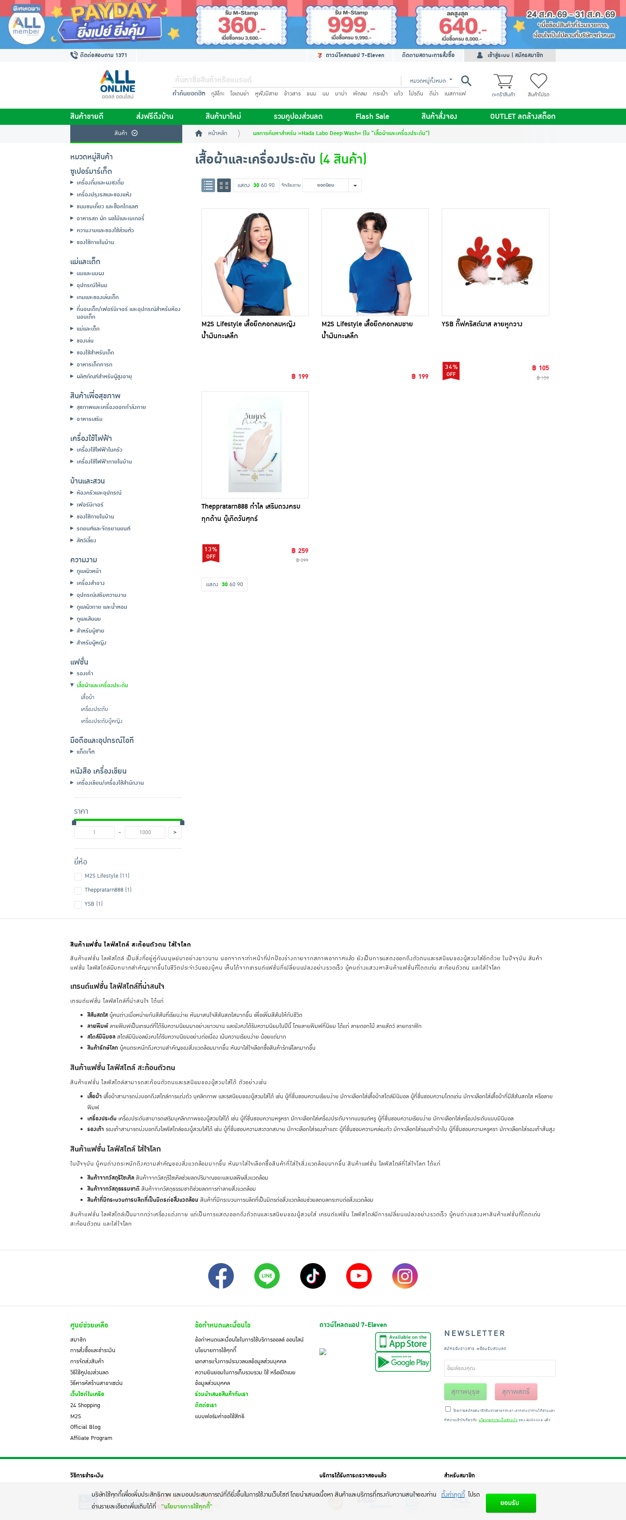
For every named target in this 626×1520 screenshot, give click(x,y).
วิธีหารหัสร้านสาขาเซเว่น (96, 1383)
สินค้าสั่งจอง (439, 116)
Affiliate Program (91, 1438)
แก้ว (398, 93)
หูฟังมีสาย (266, 93)
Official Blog (85, 1427)
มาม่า (341, 93)
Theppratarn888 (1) (108, 890)
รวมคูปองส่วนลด (298, 116)
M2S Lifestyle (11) (107, 876)
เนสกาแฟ (455, 93)
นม (325, 93)
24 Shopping (85, 1405)
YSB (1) (94, 904)
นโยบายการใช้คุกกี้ (215, 1350)
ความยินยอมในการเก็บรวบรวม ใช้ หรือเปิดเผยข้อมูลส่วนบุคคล (245, 1378)
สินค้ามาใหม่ (223, 116)
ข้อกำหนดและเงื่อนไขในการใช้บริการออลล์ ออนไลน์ (249, 1340)
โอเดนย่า (239, 93)
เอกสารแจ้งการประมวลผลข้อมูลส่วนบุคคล (240, 1361)
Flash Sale (372, 116)
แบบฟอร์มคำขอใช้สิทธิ (219, 1416)
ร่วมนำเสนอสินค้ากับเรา (221, 1394)
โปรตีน (416, 93)
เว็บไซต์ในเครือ (87, 1394)
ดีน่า (434, 93)
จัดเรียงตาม (291, 185)
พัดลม (360, 93)
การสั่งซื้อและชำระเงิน (92, 1350)
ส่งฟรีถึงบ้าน (154, 116)
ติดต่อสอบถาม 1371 (102, 55)
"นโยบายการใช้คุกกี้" (186, 1506)
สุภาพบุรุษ (465, 1392)
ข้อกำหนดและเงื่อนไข (222, 1325)
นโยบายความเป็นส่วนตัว (498, 1420)
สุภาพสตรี (516, 1392)
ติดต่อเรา (206, 1405)
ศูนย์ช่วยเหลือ (89, 1325)
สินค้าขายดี (86, 116)
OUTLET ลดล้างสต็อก (523, 116)
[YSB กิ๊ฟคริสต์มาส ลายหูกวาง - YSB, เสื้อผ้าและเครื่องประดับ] (495, 262)
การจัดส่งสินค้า (87, 1361)
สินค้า (121, 133)
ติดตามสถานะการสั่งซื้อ (428, 55)
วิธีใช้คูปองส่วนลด (89, 1372)
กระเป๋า (380, 93)
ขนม (311, 93)
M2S (75, 1416)
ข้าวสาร (292, 93)
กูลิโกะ (217, 93)
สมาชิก (78, 1340)
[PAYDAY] (313, 24)
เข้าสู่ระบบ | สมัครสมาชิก (515, 55)
